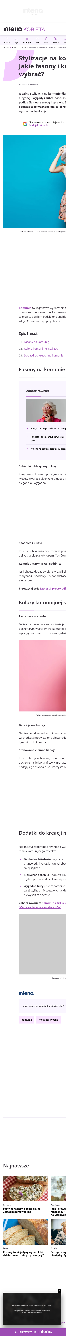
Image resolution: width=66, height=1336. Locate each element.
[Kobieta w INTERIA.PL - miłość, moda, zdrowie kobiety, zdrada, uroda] (34, 29)
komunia (26, 1019)
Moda (23, 47)
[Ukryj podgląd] (59, 1291)
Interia (6, 47)
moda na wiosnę (48, 1019)
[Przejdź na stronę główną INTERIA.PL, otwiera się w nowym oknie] (13, 29)
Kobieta (15, 47)
